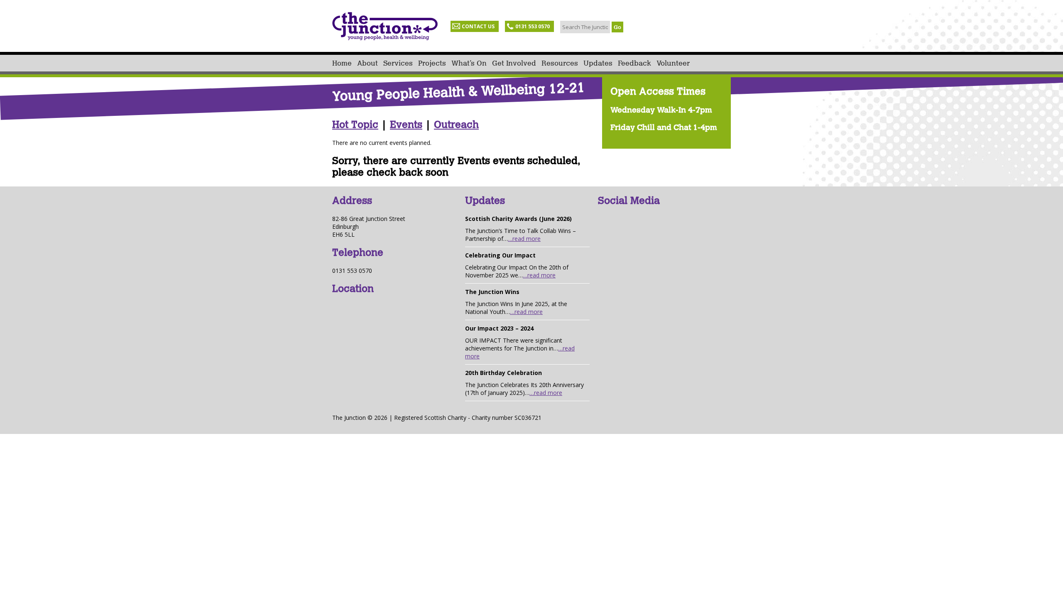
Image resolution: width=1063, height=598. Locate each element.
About (367, 63)
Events (406, 124)
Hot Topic (355, 124)
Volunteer (673, 63)
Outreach (456, 124)
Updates (597, 63)
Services (398, 63)
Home (342, 63)
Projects (432, 63)
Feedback (634, 63)
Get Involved (514, 63)
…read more (524, 239)
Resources (559, 63)
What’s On (469, 63)
